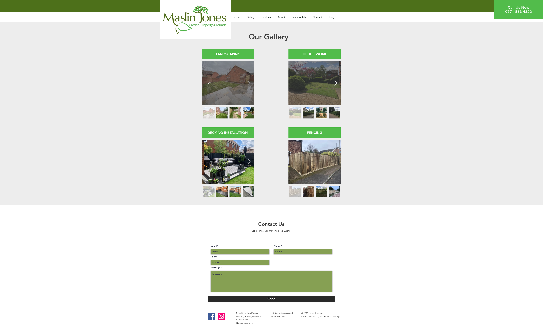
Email (214, 246)
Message (215, 267)
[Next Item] (249, 83)
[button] (209, 83)
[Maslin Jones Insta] (221, 316)
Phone (214, 257)
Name (277, 246)
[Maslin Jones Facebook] (211, 316)
